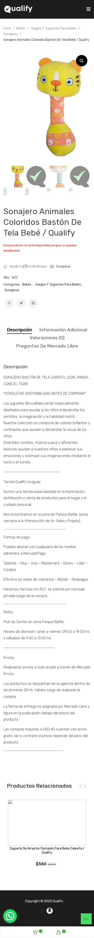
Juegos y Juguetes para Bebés (54, 28)
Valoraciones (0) (47, 337)
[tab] (19, 330)
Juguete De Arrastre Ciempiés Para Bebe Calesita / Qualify (47, 851)
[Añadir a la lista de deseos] (83, 806)
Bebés (20, 28)
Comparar (63, 266)
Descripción (19, 330)
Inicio (7, 28)
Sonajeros (10, 34)
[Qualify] (18, 9)
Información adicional (63, 330)
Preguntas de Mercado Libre (47, 346)
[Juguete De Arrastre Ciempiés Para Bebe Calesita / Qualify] (47, 822)
